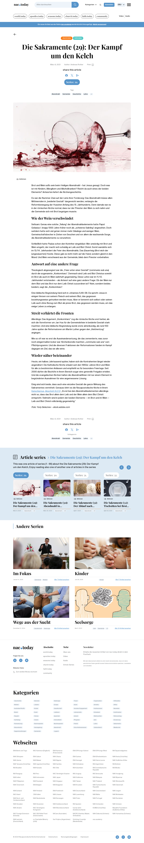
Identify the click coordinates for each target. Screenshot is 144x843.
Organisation (98, 701)
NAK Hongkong (118, 773)
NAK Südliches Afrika (120, 760)
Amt (94, 628)
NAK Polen (76, 798)
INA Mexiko (116, 768)
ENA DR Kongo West (100, 750)
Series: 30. (51, 475)
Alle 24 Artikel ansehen (123, 628)
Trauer (76, 701)
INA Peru (36, 773)
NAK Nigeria (57, 760)
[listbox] (121, 5)
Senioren (36, 701)
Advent (76, 716)
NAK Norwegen (58, 798)
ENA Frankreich (58, 791)
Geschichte (77, 94)
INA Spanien (77, 804)
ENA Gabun (37, 756)
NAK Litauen (57, 794)
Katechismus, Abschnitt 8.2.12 (45, 391)
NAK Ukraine (17, 808)
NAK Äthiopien (18, 756)
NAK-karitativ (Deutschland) (18, 820)
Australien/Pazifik (19, 708)
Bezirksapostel (58, 723)
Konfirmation (117, 712)
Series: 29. (72, 82)
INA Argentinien (98, 764)
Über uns (66, 652)
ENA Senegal (77, 760)
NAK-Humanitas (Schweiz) (122, 813)
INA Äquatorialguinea (120, 750)
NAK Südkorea (78, 777)
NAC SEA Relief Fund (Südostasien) (40, 815)
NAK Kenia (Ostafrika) (120, 756)
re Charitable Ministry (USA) (40, 820)
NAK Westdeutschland (61, 808)
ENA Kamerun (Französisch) (57, 752)
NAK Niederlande (39, 798)
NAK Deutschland (79, 791)
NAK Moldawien (118, 794)
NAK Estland (17, 791)
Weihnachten (98, 716)
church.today (71, 16)
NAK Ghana (57, 756)
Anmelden (109, 5)
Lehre (86, 94)
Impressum (85, 837)
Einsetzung (117, 720)
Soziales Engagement (80, 708)
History (36, 716)
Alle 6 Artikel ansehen (61, 628)
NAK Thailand (97, 781)
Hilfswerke (117, 701)
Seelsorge (47, 628)
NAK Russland (38, 781)
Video (121, 16)
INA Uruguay (77, 773)
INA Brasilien (17, 768)
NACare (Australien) (60, 813)
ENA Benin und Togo (20, 750)
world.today (20, 16)
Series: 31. (81, 475)
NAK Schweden (98, 804)
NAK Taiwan (77, 781)
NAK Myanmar (117, 777)
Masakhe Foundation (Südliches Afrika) (120, 809)
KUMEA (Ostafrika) (99, 808)
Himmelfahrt (57, 720)
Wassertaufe (18, 727)
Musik (16, 712)
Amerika (96, 704)
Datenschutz (53, 837)
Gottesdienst (98, 727)
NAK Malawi (37, 760)
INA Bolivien (117, 764)
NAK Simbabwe (78, 764)
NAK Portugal (97, 798)
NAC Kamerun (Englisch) (41, 750)
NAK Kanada (37, 768)
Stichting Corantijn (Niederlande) (79, 820)
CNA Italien (37, 794)
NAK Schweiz (117, 804)
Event (35, 712)
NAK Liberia (17, 760)
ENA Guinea (77, 756)
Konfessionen (98, 708)
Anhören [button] (22, 179)
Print (89, 65)
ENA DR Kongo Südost (80, 750)
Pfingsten (77, 720)
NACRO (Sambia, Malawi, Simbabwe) (81, 815)
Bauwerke (116, 708)
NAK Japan (57, 777)
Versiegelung (38, 727)
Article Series (68, 665)
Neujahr (16, 716)
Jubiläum (56, 712)
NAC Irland (16, 794)
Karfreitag (17, 720)
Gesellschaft (38, 628)
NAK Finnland (37, 791)
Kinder (102, 580)
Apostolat (57, 716)
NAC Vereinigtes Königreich (39, 809)
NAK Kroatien (77, 785)
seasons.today (54, 16)
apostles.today (37, 16)
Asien (75, 704)
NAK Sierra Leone (99, 760)
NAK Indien (17, 777)
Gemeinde (66, 94)
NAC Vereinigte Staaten (61, 773)
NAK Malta (96, 794)
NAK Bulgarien (58, 785)
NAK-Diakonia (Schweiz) (101, 813)
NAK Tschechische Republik (99, 786)
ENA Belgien (37, 785)
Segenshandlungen (20, 731)
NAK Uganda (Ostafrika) (41, 764)
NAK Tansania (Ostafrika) (21, 764)
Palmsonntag (117, 716)
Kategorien (89, 5)
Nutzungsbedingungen (69, 837)
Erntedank (97, 712)
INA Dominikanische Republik (99, 769)
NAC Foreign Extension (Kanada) (21, 815)
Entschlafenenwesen (80, 727)
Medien (45, 580)
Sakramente (117, 723)
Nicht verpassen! (99, 24)
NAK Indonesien (38, 777)
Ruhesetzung (18, 723)
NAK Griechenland (99, 791)
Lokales (36, 704)
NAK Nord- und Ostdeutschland (19, 799)
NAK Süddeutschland (60, 804)
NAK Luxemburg (78, 794)
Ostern (36, 720)
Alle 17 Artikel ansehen (123, 579)
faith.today (87, 16)
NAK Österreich (18, 785)
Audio (127, 16)
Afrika (115, 704)
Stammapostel (38, 723)
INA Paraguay (17, 773)
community (102, 16)
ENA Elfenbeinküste (100, 756)
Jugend (56, 731)
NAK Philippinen (18, 781)
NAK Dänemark (118, 785)
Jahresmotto (77, 712)
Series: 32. (111, 475)
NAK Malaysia (97, 777)
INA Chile (56, 768)
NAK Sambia (57, 764)
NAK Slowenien (38, 804)
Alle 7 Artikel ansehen (61, 579)
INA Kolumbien (78, 768)
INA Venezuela (98, 773)
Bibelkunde (117, 727)
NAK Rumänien (118, 798)
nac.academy (66, 24)
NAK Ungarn (117, 791)
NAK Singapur (57, 781)
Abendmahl (56, 94)
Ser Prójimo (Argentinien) (61, 819)
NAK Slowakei (18, 804)
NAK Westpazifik (118, 781)
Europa (56, 704)
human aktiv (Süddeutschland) (79, 809)
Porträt (76, 723)
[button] (121, 467)
